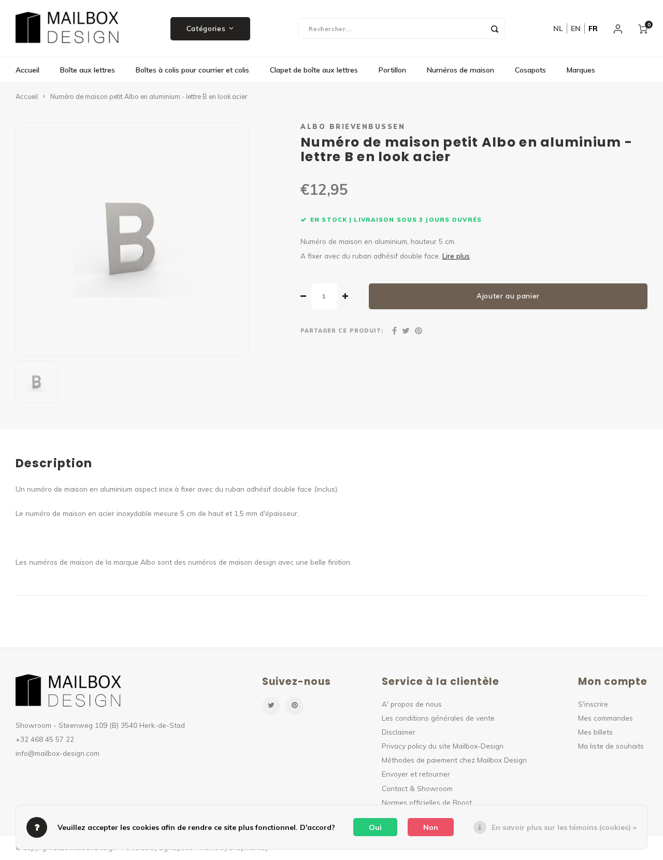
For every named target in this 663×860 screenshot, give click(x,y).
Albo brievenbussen (352, 126)
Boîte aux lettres (87, 70)
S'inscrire (593, 703)
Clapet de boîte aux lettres (314, 70)
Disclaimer (398, 731)
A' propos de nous (412, 703)
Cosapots (530, 70)
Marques (581, 70)
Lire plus (456, 255)
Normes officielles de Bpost (427, 802)
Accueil (27, 70)
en (576, 28)
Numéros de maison (460, 70)
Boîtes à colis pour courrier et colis (192, 70)
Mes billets (595, 731)
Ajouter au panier (508, 296)
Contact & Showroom (417, 788)
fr (593, 28)
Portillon (392, 70)
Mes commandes (605, 717)
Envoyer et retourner (416, 773)
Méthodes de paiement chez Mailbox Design (454, 759)
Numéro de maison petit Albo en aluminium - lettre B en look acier (148, 96)
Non (430, 827)
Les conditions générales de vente (438, 717)
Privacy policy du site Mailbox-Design (442, 745)
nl (558, 28)
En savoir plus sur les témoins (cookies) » (564, 827)
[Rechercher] (494, 28)
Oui (375, 827)
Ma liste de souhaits (611, 745)
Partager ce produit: (341, 330)
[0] (642, 28)
